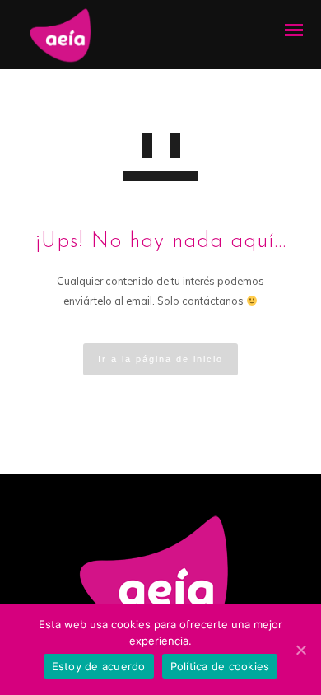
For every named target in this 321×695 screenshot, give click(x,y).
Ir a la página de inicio (160, 359)
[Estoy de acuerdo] (300, 649)
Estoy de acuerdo (99, 666)
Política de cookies (220, 666)
